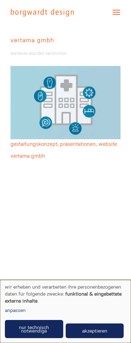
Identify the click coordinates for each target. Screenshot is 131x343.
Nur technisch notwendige (34, 329)
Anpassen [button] (15, 310)
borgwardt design (42, 12)
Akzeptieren (94, 331)
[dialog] (65, 311)
